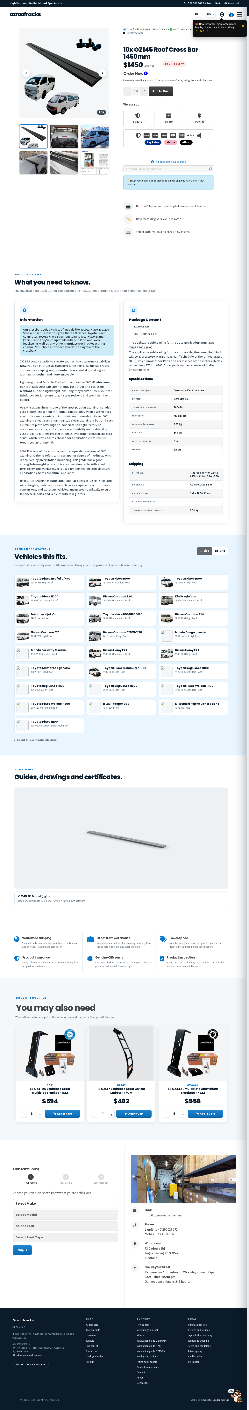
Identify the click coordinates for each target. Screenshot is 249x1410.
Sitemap (141, 1335)
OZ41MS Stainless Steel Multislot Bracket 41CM (50, 1091)
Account (233, 3)
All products (92, 1325)
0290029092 (204, 3)
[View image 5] (64, 162)
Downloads (143, 1383)
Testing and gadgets (148, 1356)
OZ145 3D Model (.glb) (34, 896)
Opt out (90, 1362)
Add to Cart (161, 91)
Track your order (94, 1356)
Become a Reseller (33, 1364)
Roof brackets (93, 1330)
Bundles (90, 1340)
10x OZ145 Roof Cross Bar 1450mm (190, 29)
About (140, 1377)
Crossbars (91, 1335)
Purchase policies (197, 1325)
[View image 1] (33, 136)
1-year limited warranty (200, 1335)
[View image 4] (33, 162)
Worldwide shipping (198, 1340)
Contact (141, 1372)
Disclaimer (193, 1362)
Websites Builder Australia (216, 1400)
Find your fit (92, 1346)
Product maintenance (148, 1367)
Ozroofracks (25, 14)
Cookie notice (195, 1356)
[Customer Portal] (221, 14)
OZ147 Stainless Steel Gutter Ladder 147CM (121, 1091)
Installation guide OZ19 (149, 1346)
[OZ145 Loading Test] (95, 162)
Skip (21, 1250)
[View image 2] (64, 136)
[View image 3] (95, 136)
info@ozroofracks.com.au (163, 1215)
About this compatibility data (37, 740)
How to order (143, 1325)
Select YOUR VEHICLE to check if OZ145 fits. (163, 232)
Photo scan (91, 1351)
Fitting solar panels (147, 1362)
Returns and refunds (199, 1330)
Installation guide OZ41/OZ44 (152, 1340)
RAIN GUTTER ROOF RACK (156, 29)
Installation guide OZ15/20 (151, 1351)
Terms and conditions (199, 1346)
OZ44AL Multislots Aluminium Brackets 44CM (193, 1091)
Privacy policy (195, 1351)
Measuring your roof (147, 1330)
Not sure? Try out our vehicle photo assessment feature (171, 206)
